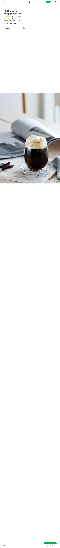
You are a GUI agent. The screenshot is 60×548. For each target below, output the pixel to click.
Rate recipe (9, 28)
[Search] (4, 1)
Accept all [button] (50, 543)
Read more (7, 544)
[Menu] (1, 1)
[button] (20, 545)
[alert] (30, 544)
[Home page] (30, 2)
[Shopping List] (56, 1)
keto (22, 23)
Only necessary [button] (50, 545)
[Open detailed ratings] (20, 16)
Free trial (48, 1)
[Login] (58, 1)
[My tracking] (53, 1)
